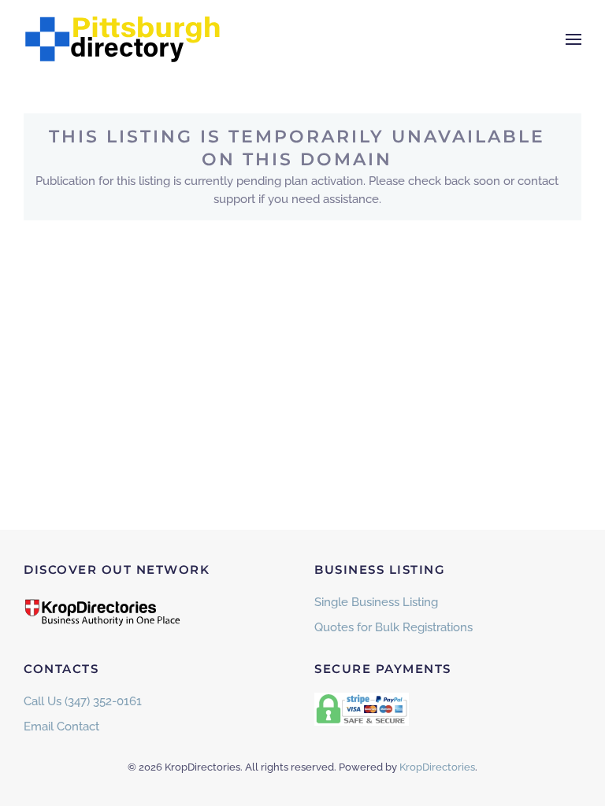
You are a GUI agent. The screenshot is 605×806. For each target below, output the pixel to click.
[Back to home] (122, 39)
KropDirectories (437, 767)
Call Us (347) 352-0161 (83, 701)
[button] (573, 39)
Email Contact (61, 726)
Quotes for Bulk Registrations (393, 627)
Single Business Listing (376, 602)
